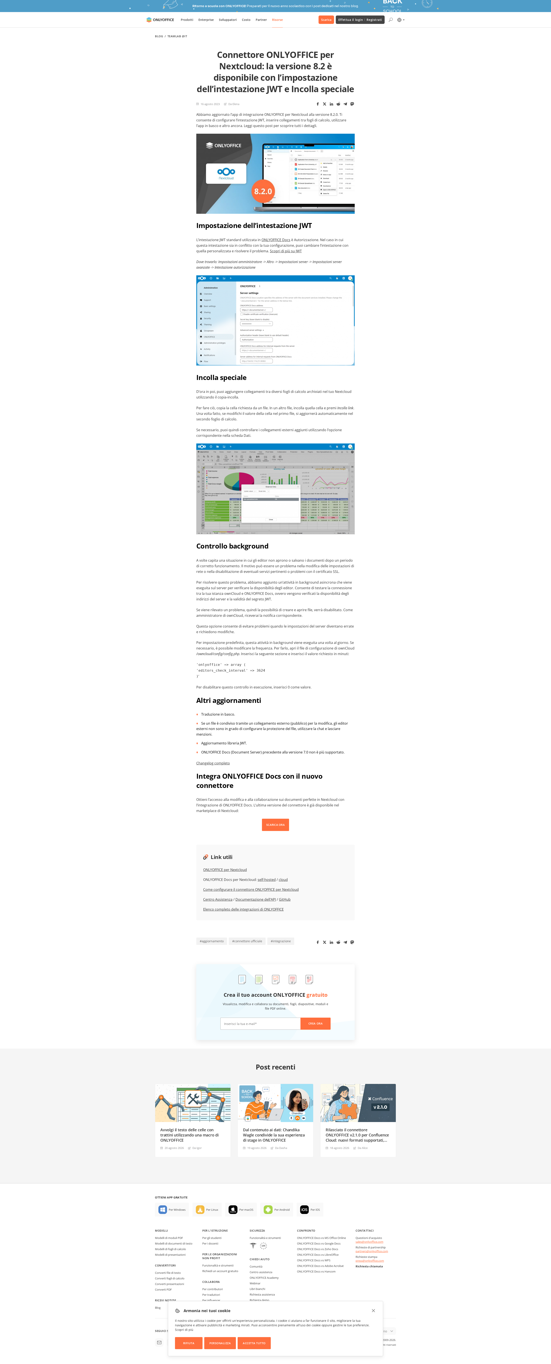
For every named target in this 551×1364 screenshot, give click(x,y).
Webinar (255, 1283)
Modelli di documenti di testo (173, 1243)
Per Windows (177, 1210)
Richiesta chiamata (369, 1266)
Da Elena (233, 104)
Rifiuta (189, 1343)
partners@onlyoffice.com (372, 1251)
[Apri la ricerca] (390, 19)
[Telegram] (345, 104)
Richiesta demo (259, 1300)
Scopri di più (184, 1330)
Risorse (277, 20)
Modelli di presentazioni (170, 1255)
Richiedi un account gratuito (220, 1271)
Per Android (282, 1210)
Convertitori (165, 1265)
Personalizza (220, 1343)
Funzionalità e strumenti (218, 1265)
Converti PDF (163, 1289)
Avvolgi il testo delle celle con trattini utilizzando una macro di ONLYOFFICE (189, 1135)
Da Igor (197, 1148)
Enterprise (206, 20)
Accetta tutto (254, 1343)
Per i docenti (210, 1243)
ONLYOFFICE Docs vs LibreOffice (318, 1255)
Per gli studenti (211, 1238)
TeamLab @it (177, 36)
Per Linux (212, 1210)
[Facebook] (317, 104)
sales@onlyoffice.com (369, 1242)
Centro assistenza (261, 1272)
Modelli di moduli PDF (169, 1238)
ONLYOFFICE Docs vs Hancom (316, 1271)
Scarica (326, 20)
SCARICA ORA (275, 825)
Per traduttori (211, 1295)
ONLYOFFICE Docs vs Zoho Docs (317, 1249)
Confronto (306, 1230)
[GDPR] (263, 1246)
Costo (246, 20)
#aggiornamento (212, 941)
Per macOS (246, 1210)
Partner (261, 20)
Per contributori (212, 1289)
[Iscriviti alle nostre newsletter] (159, 1342)
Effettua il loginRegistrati (360, 20)
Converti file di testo (168, 1273)
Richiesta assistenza (262, 1294)
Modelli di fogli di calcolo (170, 1249)
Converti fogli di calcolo (169, 1278)
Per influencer (211, 1300)
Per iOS (315, 1210)
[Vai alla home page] (160, 19)
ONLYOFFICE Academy (264, 1278)
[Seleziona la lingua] (401, 19)
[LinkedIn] (331, 104)
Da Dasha (281, 1148)
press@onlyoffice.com (370, 1261)
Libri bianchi (257, 1289)
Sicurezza (257, 1230)
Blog (159, 36)
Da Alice (363, 1148)
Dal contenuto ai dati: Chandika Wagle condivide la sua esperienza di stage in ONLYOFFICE (274, 1135)
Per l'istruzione (215, 1230)
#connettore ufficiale (247, 941)
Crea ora (315, 1023)
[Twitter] (324, 104)
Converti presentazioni (169, 1284)
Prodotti (187, 20)
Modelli (161, 1230)
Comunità (256, 1266)
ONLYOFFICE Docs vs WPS (313, 1260)
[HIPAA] (253, 1246)
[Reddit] (338, 104)
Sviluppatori (228, 20)
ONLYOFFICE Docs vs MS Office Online (321, 1238)
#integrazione (281, 941)
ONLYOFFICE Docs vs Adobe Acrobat (320, 1266)
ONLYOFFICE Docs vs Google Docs (319, 1243)
